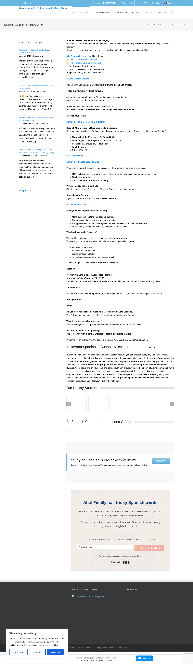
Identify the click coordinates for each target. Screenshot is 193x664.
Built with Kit (120, 562)
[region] (37, 643)
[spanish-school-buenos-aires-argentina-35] (76, 403)
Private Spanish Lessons (77, 78)
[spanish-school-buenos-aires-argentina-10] (164, 403)
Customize (18, 652)
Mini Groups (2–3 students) (79, 56)
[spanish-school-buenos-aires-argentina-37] (120, 403)
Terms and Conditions (103, 660)
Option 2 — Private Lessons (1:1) (82, 162)
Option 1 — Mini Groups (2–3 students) (85, 122)
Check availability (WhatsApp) (83, 59)
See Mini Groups (74, 155)
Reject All (37, 652)
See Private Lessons (76, 204)
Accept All (55, 652)
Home (150, 25)
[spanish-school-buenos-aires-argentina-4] (142, 403)
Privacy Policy (86, 660)
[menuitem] (168, 3)
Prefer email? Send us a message (85, 63)
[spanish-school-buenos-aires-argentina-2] (98, 403)
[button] (173, 12)
